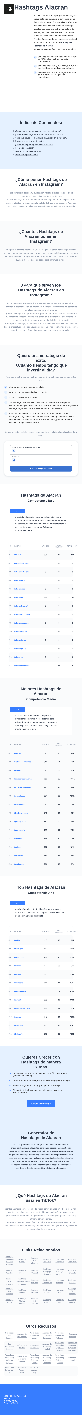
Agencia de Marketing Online (22, 1358)
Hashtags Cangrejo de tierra (47, 1271)
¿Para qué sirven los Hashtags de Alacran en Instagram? (41, 138)
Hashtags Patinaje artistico (60, 1271)
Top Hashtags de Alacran (26, 154)
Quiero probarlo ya (41, 1103)
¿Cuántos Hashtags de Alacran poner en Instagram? (39, 134)
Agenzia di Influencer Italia (9, 1370)
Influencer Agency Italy (34, 1370)
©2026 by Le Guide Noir (15, 1396)
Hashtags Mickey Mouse (22, 1301)
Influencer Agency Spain (22, 1370)
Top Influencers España (9, 1346)
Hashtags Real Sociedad (9, 1291)
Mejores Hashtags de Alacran (28, 151)
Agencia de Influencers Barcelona (47, 1335)
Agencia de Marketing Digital (47, 1346)
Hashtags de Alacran (24, 148)
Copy (17, 511)
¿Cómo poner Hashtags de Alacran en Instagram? (38, 131)
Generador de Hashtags (9, 1335)
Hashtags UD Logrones (9, 1281)
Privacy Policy (10, 1401)
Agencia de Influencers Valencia (59, 1335)
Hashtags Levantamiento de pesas (23, 1281)
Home (7, 1398)
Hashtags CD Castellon (35, 1301)
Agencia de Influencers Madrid (34, 1335)
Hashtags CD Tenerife (72, 1291)
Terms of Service (12, 1403)
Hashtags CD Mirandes (35, 1260)
